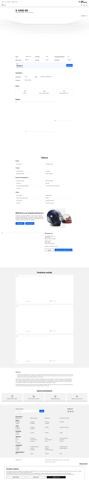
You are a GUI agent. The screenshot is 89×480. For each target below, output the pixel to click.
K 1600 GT (18, 427)
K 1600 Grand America (64, 427)
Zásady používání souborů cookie (57, 459)
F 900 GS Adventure (63, 448)
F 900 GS (47, 448)
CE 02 (61, 453)
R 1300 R (47, 432)
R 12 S (46, 441)
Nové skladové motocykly (64, 418)
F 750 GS (17, 448)
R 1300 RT (32, 428)
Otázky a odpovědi (33, 418)
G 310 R (17, 434)
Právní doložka (66, 459)
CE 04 (17, 453)
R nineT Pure (62, 439)
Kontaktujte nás (18, 418)
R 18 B (46, 438)
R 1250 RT (18, 428)
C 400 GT (47, 453)
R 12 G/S (61, 441)
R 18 (16, 438)
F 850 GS (47, 446)
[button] (3, 2)
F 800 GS (17, 449)
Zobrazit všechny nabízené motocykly (63, 250)
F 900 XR (17, 423)
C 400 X (31, 453)
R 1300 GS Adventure (49, 449)
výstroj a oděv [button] (30, 223)
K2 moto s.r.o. (27, 12)
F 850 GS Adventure (63, 446)
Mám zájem (69, 65)
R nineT (17, 439)
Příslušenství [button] (20, 223)
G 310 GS (32, 448)
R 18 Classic (32, 438)
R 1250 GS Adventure (34, 446)
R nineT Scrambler (33, 439)
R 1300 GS (32, 449)
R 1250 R (32, 432)
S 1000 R (17, 432)
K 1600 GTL (32, 427)
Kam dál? (49, 250)
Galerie (82, 15)
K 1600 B (47, 427)
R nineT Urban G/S (48, 439)
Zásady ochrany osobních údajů (50, 461)
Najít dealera (47, 418)
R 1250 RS (47, 422)
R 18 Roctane (18, 442)
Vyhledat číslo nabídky (19, 408)
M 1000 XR (32, 423)
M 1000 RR (18, 422)
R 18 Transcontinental (64, 438)
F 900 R (61, 432)
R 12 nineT (32, 441)
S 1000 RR (32, 422)
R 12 (16, 441)
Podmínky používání (48, 459)
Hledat (41, 411)
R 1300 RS (62, 422)
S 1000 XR (47, 423)
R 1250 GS (18, 446)
